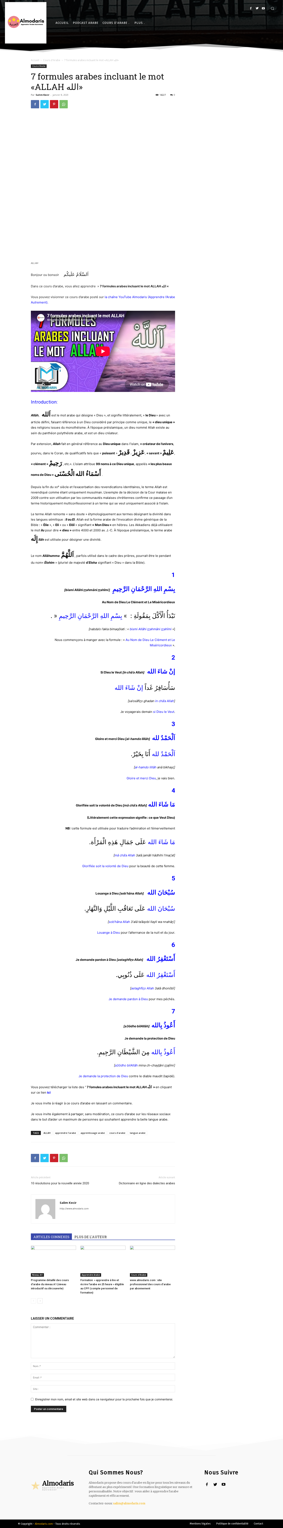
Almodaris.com (44, 1523)
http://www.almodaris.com (74, 1208)
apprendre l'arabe (65, 1132)
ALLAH (47, 1132)
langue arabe (137, 1132)
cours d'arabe (117, 1132)
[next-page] (40, 1300)
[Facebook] (250, 8)
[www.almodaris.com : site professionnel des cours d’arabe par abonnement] (152, 1261)
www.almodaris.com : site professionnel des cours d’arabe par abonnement (150, 1284)
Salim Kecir (42, 94)
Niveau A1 (37, 1274)
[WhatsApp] (63, 104)
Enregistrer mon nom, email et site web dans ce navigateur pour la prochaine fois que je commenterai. (104, 1399)
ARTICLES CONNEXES (51, 1237)
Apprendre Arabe (91, 1274)
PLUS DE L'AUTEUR (90, 1237)
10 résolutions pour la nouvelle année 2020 (60, 1183)
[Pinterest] (54, 104)
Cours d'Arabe (51, 60)
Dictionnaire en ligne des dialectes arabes (147, 1183)
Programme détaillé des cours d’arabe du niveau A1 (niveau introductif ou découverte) (50, 1284)
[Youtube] (263, 8)
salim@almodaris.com (129, 1503)
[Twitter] (257, 8)
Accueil (35, 60)
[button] (272, 8)
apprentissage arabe (93, 1132)
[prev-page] (33, 1300)
